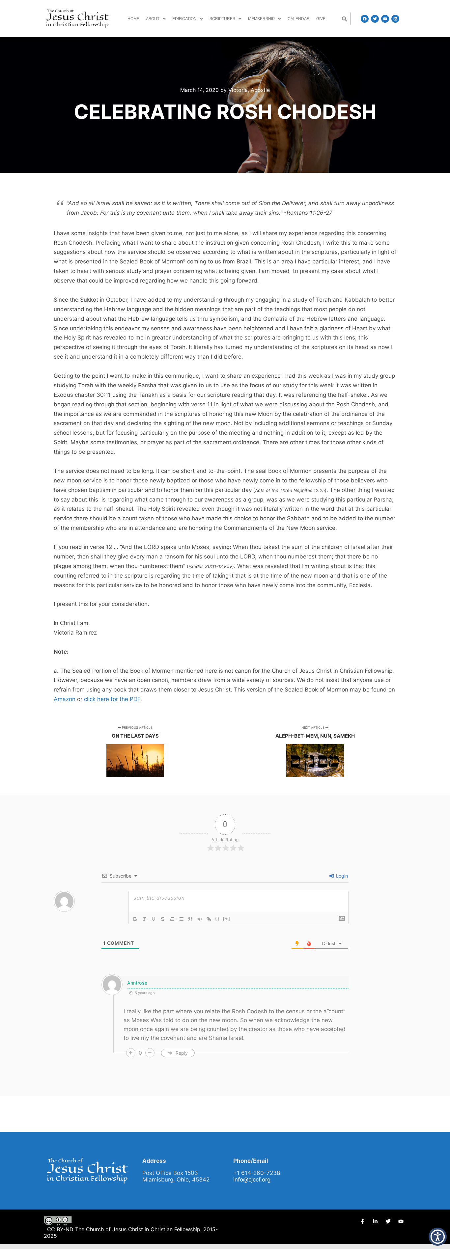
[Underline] (153, 919)
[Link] (208, 919)
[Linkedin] (395, 19)
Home (133, 18)
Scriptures (222, 18)
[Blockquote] (190, 919)
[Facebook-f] (362, 1221)
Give (320, 18)
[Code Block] (199, 919)
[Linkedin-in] (375, 1221)
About (152, 18)
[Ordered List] (172, 919)
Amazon (64, 699)
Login (341, 876)
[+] (226, 918)
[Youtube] (385, 19)
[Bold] (135, 919)
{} (217, 918)
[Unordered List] (181, 919)
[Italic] (144, 919)
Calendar (299, 18)
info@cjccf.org (251, 1179)
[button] (156, 19)
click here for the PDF (112, 699)
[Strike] (162, 919)
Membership (261, 18)
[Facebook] (365, 19)
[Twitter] (375, 19)
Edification (184, 18)
